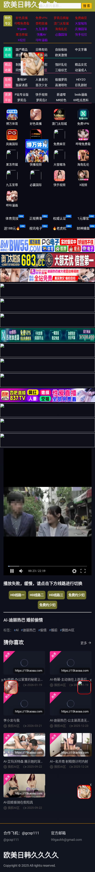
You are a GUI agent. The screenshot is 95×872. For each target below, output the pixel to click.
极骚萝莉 (61, 79)
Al (17, 630)
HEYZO (81, 79)
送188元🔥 (12, 228)
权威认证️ (59, 218)
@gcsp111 (11, 840)
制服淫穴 (22, 64)
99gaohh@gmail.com (66, 840)
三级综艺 (61, 70)
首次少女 (42, 85)
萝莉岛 (21, 100)
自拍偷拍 (61, 49)
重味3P (22, 79)
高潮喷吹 (61, 85)
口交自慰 (42, 64)
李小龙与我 (11, 720)
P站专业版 (22, 94)
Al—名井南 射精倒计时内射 (69, 761)
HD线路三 (56, 595)
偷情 (43, 630)
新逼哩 (61, 94)
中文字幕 (81, 49)
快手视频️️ (42, 94)
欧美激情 (61, 55)
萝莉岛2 (41, 100)
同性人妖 (22, 70)
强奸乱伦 (61, 64)
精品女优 (81, 64)
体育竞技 (12, 218)
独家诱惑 (22, 85)
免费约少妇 (76, 595)
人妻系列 (42, 79)
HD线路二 (37, 595)
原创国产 (22, 55)
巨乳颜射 (81, 85)
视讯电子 (35, 228)
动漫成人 (81, 70)
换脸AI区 (41, 70)
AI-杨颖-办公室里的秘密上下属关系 (28, 679)
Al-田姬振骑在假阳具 (18, 802)
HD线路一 (17, 595)
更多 (83, 643)
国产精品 (22, 49)
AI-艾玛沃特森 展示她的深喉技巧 (26, 761)
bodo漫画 (81, 94)
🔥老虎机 (59, 228)
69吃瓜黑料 (81, 100)
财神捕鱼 (83, 228)
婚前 (54, 630)
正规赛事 (35, 218)
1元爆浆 (83, 218)
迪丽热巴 (29, 630)
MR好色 (61, 100)
